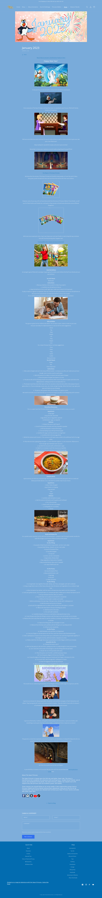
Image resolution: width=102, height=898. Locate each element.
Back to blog (52, 803)
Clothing (72, 861)
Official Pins (72, 869)
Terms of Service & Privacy (28, 859)
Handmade (72, 872)
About (28, 848)
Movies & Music (72, 856)
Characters (28, 851)
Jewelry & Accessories (72, 853)
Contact (28, 853)
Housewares (72, 864)
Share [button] (25, 54)
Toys (72, 859)
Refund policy (28, 861)
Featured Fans (28, 856)
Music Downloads (73, 877)
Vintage (72, 867)
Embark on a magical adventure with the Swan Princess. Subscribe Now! (28, 883)
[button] (24, 7)
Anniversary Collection (72, 875)
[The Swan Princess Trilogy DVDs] (51, 197)
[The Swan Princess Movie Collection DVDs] (51, 232)
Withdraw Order (29, 864)
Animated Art (72, 848)
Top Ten (72, 851)
